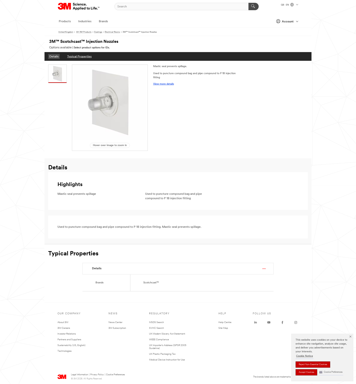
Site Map (223, 328)
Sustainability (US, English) (71, 345)
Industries (84, 21)
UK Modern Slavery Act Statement (167, 334)
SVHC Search (156, 328)
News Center (115, 322)
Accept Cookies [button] (306, 372)
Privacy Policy (97, 375)
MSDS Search (156, 322)
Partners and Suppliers (69, 339)
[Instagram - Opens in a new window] (296, 322)
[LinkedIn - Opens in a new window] (255, 322)
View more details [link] (163, 84)
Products (65, 21)
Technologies (64, 351)
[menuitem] (54, 56)
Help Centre (224, 322)
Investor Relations (66, 334)
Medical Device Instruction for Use (167, 360)
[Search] (253, 6)
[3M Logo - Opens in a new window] (79, 6)
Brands (103, 21)
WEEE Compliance (159, 339)
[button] (331, 372)
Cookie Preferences (115, 375)
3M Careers (63, 328)
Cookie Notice (304, 356)
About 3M (62, 322)
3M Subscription (117, 328)
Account (287, 21)
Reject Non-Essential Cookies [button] (313, 364)
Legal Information (79, 375)
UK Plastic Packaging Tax (162, 354)
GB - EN (285, 5)
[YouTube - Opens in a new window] (269, 322)
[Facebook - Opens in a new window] (282, 322)
